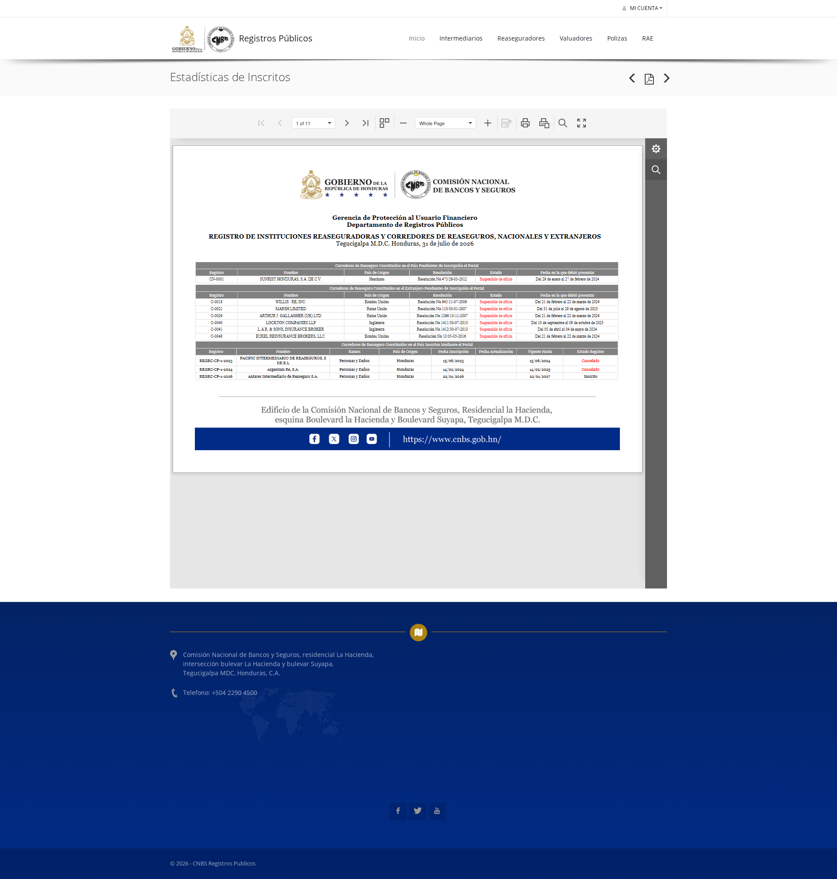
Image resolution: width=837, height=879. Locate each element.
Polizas (617, 38)
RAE (647, 38)
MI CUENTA (643, 8)
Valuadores (576, 38)
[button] (261, 123)
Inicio (417, 38)
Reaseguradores (521, 38)
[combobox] (308, 122)
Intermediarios (461, 38)
